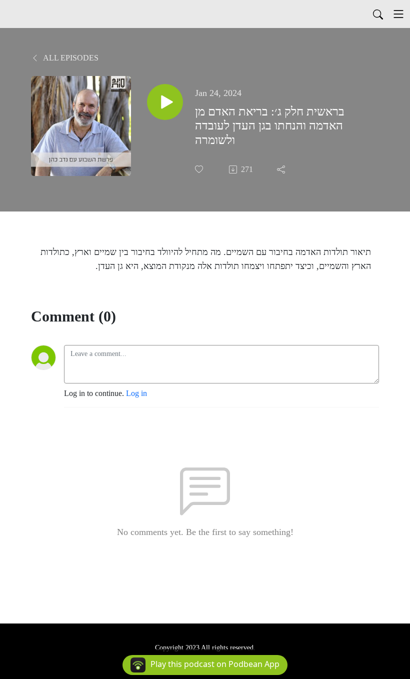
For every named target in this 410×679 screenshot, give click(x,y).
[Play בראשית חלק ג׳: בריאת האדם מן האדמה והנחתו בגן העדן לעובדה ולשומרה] (165, 102)
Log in (136, 393)
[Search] (378, 14)
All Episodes (70, 58)
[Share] (282, 169)
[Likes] (200, 169)
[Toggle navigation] (398, 14)
